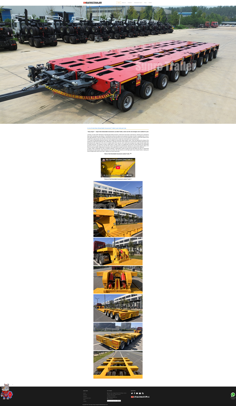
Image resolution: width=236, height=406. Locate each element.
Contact (150, 2)
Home (119, 2)
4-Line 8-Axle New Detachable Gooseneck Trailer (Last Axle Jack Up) (106, 128)
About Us (124, 2)
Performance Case (138, 2)
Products (129, 2)
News (145, 2)
